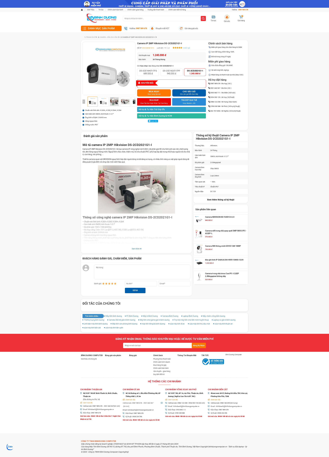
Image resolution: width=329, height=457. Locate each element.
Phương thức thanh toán (162, 359)
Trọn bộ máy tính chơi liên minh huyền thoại (191, 320)
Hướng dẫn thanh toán (156, 10)
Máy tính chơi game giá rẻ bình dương (155, 320)
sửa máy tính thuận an (224, 324)
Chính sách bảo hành (115, 10)
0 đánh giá (186, 48)
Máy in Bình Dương (150, 316)
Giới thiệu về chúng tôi (89, 359)
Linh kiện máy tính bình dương (96, 324)
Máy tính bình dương (114, 316)
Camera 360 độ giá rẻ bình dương (122, 320)
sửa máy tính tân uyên (114, 328)
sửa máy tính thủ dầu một (199, 324)
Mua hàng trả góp (159, 365)
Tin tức (101, 10)
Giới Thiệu (90, 10)
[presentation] (84, 102)
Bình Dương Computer (234, 355)
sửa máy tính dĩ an (177, 324)
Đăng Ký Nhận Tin (199, 346)
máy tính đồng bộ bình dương (153, 324)
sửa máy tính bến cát (92, 328)
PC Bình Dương (132, 316)
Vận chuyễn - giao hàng (161, 371)
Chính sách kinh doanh (161, 362)
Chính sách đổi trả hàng (177, 10)
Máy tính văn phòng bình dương (124, 324)
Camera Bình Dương (170, 316)
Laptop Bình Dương (190, 316)
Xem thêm (136, 249)
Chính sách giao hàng (135, 10)
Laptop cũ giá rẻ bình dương (224, 320)
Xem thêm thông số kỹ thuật (220, 200)
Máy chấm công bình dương (214, 316)
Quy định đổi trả (158, 374)
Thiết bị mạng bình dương (94, 320)
